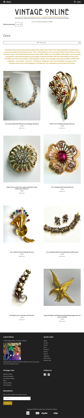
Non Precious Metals (8, 378)
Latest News (8, 337)
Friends (46, 345)
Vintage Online (41, 409)
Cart (79, 2)
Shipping (46, 356)
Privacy (46, 351)
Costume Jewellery (8, 376)
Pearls (4, 380)
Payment (46, 349)
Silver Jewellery (7, 385)
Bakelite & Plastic (7, 374)
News (45, 347)
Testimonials (47, 358)
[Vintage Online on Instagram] (49, 375)
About (45, 341)
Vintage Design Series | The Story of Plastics (14, 340)
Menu (8, 2)
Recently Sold (47, 360)
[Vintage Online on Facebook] (45, 375)
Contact (46, 343)
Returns (46, 354)
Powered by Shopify (51, 409)
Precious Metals (7, 383)
